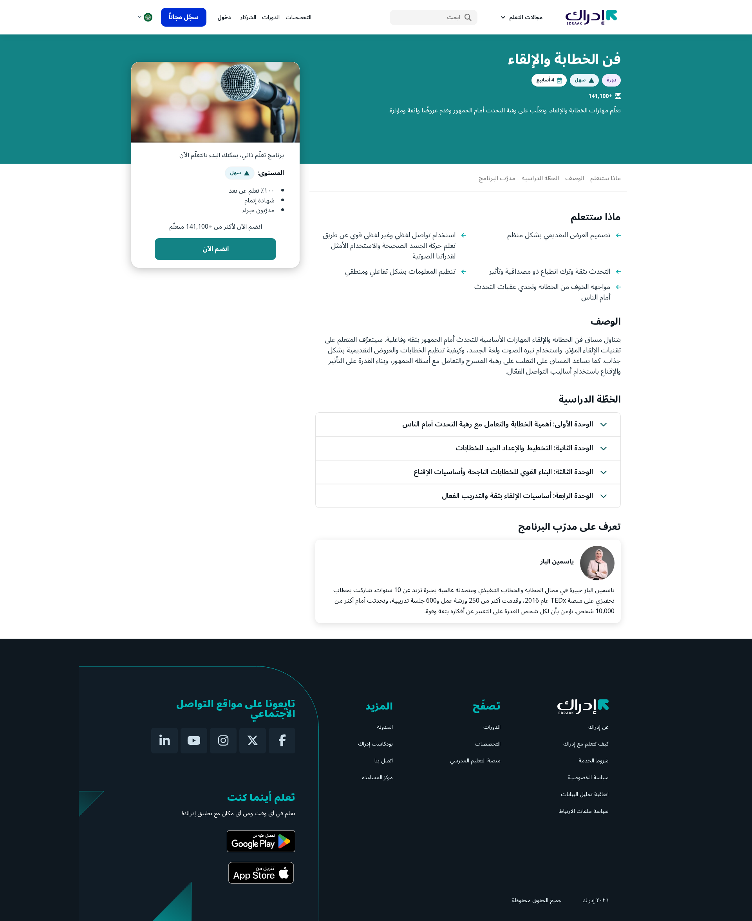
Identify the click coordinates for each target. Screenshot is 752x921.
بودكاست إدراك (375, 743)
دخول (224, 17)
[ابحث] (468, 17)
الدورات (271, 17)
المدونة (385, 727)
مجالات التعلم (525, 17)
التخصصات (298, 17)
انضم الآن (215, 249)
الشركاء (248, 17)
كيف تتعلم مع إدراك (586, 743)
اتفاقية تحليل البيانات (585, 794)
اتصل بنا (383, 760)
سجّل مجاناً (184, 17)
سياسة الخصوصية (588, 777)
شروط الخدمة (593, 760)
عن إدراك (598, 727)
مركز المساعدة (377, 777)
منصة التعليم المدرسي (475, 760)
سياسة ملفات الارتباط (584, 811)
